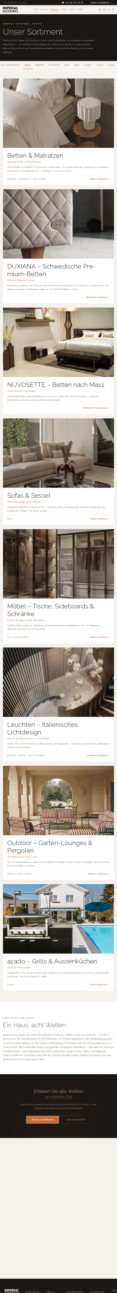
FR (109, 9)
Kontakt (80, 9)
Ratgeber (72, 9)
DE (100, 9)
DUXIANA (40, 65)
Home (36, 9)
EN (104, 9)
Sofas (66, 65)
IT (113, 9)
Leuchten (88, 65)
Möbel (77, 65)
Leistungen (44, 9)
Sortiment (54, 9)
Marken (64, 9)
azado (111, 65)
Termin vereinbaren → (101, 2)
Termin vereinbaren (42, 1119)
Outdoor (100, 65)
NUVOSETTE (54, 65)
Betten (28, 65)
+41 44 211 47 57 (76, 1119)
